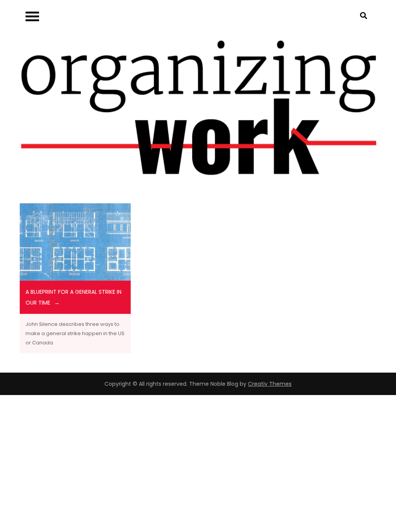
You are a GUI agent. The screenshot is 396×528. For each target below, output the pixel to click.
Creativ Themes (270, 384)
